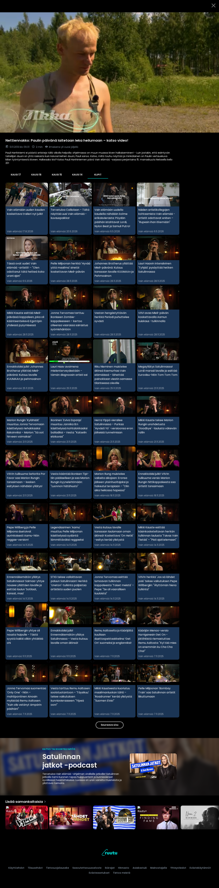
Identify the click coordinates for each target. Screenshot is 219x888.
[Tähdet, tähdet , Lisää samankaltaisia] (70, 818)
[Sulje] (213, 5)
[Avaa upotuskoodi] (212, 15)
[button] (109, 72)
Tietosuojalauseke (57, 868)
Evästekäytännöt (200, 868)
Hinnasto (123, 868)
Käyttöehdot (16, 868)
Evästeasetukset (99, 872)
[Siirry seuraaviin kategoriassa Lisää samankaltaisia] (213, 818)
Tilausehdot (35, 868)
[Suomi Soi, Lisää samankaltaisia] (114, 818)
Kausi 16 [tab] (36, 174)
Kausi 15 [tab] (57, 174)
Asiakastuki (140, 868)
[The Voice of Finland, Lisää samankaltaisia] (26, 818)
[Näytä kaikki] (109, 816)
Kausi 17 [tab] (16, 174)
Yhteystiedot (178, 868)
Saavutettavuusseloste (86, 868)
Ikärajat (110, 868)
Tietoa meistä (121, 872)
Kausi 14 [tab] (77, 174)
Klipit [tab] (97, 174)
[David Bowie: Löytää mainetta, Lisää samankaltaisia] (158, 818)
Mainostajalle (158, 868)
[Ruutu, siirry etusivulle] (109, 853)
